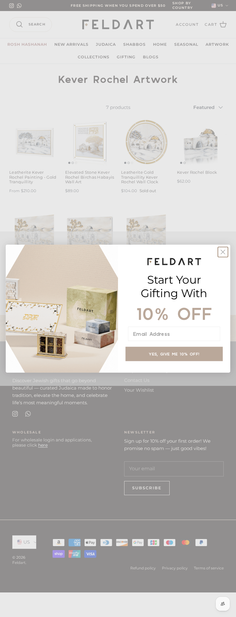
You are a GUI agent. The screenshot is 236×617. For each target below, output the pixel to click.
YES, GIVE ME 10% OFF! (174, 353)
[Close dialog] (223, 252)
